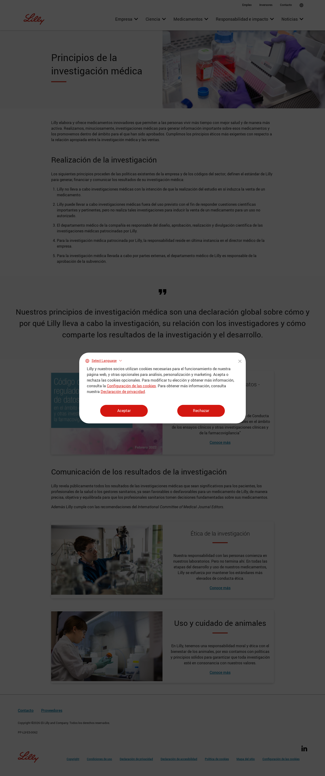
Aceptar (124, 410)
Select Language (104, 360)
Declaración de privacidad (123, 391)
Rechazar (201, 410)
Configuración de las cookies (131, 385)
